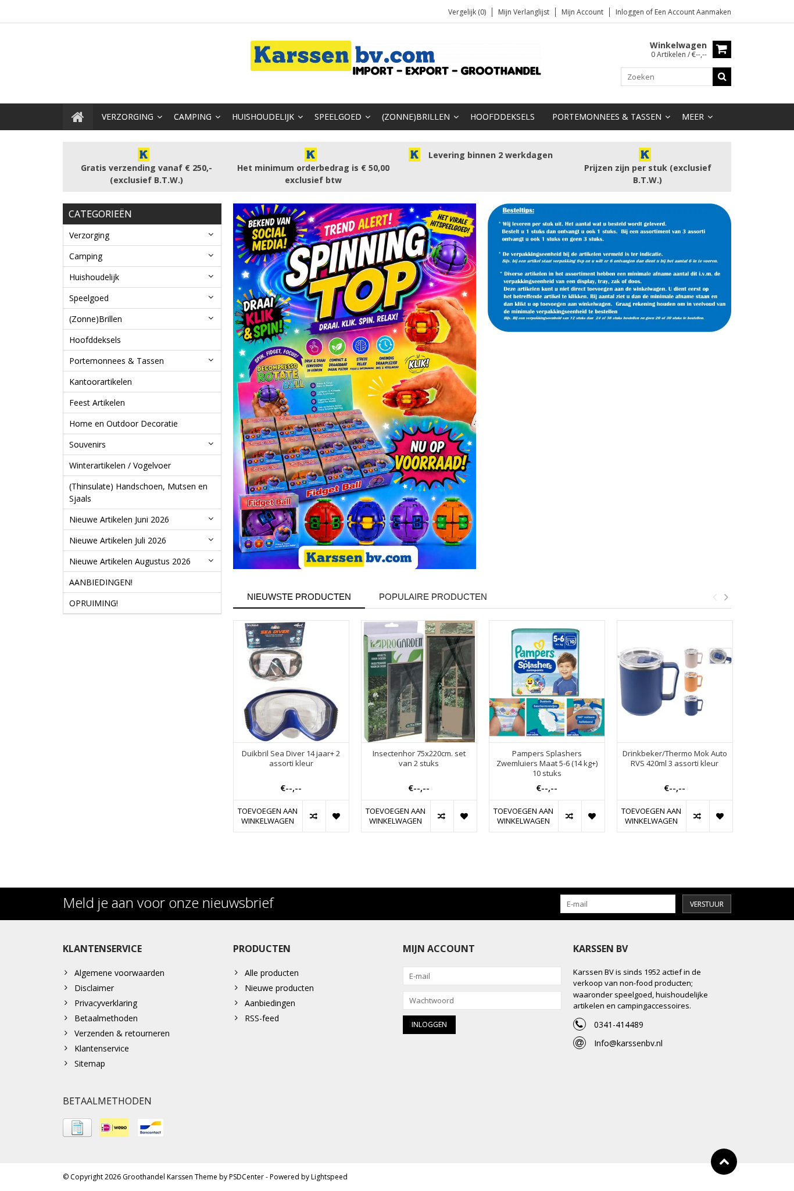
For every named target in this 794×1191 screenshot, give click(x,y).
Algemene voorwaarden (119, 972)
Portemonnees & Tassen (606, 116)
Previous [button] (714, 597)
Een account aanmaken (692, 12)
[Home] (78, 117)
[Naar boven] (724, 1162)
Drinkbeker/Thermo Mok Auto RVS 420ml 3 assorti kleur (675, 758)
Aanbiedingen (270, 1002)
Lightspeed (329, 1177)
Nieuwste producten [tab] (299, 597)
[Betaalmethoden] (77, 1127)
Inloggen (631, 12)
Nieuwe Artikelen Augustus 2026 (130, 561)
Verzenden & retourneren (122, 1033)
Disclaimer (94, 987)
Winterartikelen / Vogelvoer (120, 465)
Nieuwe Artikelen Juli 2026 (117, 540)
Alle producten (272, 972)
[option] (291, 732)
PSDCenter (246, 1177)
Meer (693, 116)
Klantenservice (101, 1048)
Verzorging (127, 116)
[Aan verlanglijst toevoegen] (337, 816)
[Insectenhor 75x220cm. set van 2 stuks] (419, 681)
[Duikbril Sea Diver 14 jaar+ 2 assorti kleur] (291, 681)
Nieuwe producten (279, 987)
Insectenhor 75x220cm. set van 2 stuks (419, 758)
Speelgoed (338, 116)
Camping (193, 116)
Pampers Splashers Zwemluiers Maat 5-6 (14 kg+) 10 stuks (547, 763)
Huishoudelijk (263, 116)
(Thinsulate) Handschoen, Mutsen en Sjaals (138, 492)
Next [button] (726, 597)
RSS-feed (262, 1018)
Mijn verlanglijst (523, 12)
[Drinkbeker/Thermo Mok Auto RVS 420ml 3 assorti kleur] (674, 681)
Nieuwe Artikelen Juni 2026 (119, 519)
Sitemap (89, 1063)
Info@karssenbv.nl (628, 1043)
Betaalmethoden (106, 1018)
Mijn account (582, 12)
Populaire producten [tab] (433, 597)
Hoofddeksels (502, 116)
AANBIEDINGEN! (101, 582)
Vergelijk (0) (467, 12)
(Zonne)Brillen (416, 116)
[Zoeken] (722, 76)
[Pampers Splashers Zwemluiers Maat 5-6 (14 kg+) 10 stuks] (547, 681)
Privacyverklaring (105, 1002)
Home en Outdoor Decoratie (123, 423)
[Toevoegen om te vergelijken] (314, 816)
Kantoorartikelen (100, 381)
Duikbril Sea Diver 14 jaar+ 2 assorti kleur (291, 758)
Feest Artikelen (97, 402)
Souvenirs (87, 444)
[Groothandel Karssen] (397, 57)
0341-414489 (618, 1024)
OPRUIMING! (93, 603)
